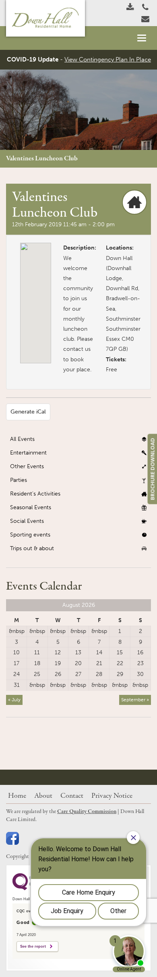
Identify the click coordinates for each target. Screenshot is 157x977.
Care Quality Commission (86, 811)
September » (135, 700)
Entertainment (28, 452)
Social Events (27, 521)
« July (14, 700)
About (43, 796)
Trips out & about (32, 548)
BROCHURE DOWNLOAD (152, 469)
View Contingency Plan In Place (107, 59)
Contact (71, 796)
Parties (18, 480)
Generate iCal (28, 411)
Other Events (27, 466)
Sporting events (30, 534)
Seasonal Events (30, 507)
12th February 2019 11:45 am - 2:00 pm (63, 224)
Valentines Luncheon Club (42, 158)
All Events (22, 439)
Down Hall (119, 258)
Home (17, 796)
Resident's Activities (35, 493)
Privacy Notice (111, 796)
